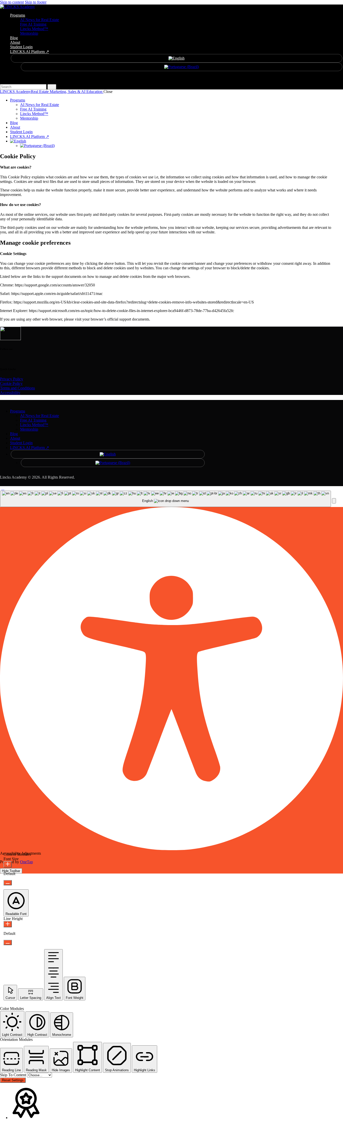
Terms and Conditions (17, 388)
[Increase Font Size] (8, 864)
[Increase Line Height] (8, 924)
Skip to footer (35, 2)
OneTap (26, 862)
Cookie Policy (11, 383)
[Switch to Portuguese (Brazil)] (181, 67)
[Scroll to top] (3, 488)
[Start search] (51, 86)
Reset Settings (13, 1080)
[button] (334, 500)
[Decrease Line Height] (8, 942)
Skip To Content (13, 1075)
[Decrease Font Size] (8, 882)
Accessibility (10, 392)
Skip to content (12, 2)
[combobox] (165, 499)
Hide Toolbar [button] (11, 871)
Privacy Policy (11, 379)
